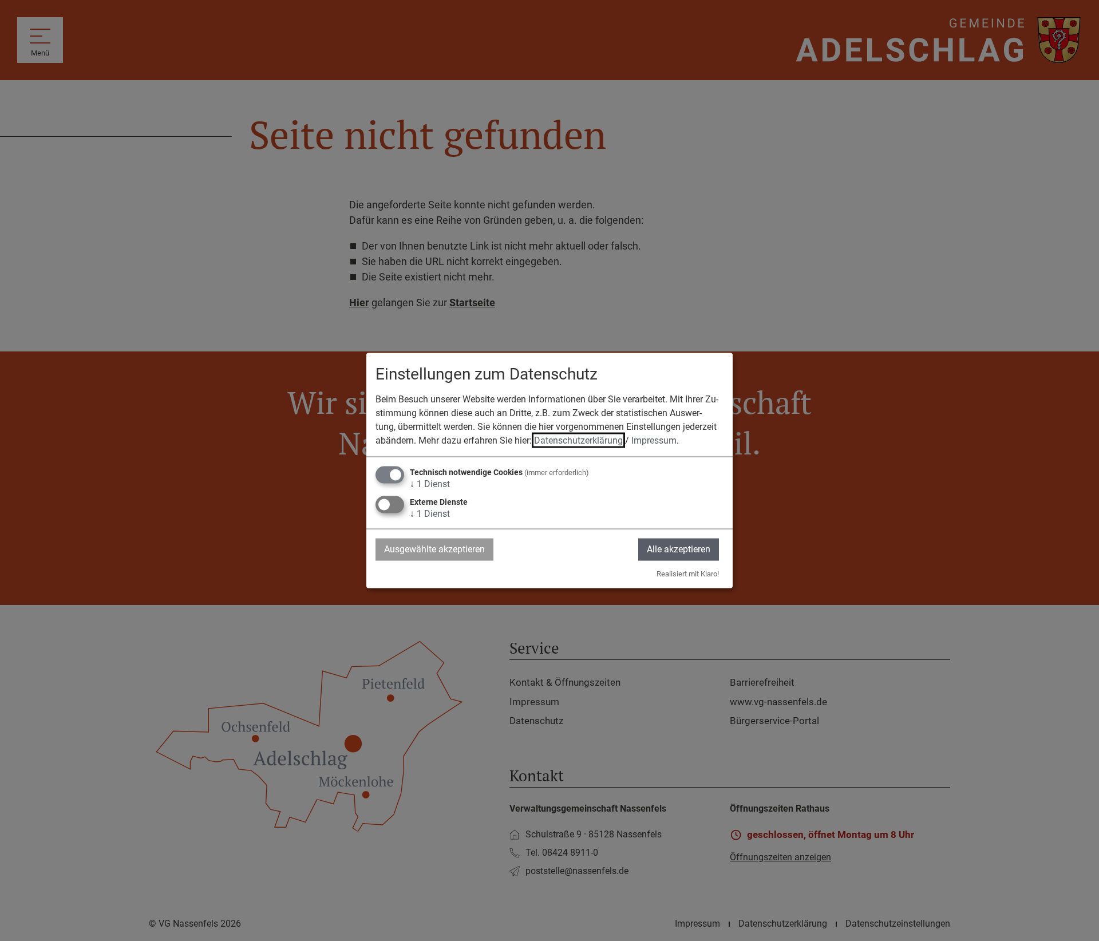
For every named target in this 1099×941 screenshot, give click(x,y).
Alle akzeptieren (678, 549)
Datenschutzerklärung (578, 440)
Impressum (654, 440)
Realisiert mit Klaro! (688, 573)
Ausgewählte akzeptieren (434, 549)
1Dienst (430, 484)
